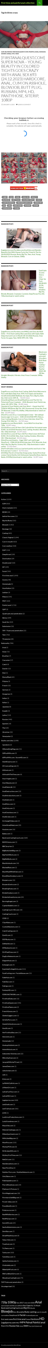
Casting (5, 533)
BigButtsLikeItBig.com (10, 851)
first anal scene (7, 1319)
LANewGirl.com (8, 1087)
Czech (4, 664)
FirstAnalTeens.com (9, 1007)
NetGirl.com (6, 1159)
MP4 (9, 205)
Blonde (32, 1308)
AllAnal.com (6, 770)
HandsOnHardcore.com (11, 1024)
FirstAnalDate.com (9, 999)
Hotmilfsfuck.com (8, 1049)
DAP (4, 550)
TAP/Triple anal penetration (11, 1282)
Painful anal (34, 52)
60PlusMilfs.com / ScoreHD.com (14, 757)
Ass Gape (27, 1305)
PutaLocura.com (8, 1210)
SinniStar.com (7, 1231)
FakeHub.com (7, 977)
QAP (4, 609)
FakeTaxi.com (7, 982)
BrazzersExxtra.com (9, 884)
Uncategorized (6, 1286)
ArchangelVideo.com (10, 821)
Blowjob (8, 52)
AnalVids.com (13, 1305)
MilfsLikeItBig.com (9, 1138)
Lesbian (5, 592)
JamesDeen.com (8, 1066)
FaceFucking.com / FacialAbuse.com (15, 973)
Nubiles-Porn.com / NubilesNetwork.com (17, 1172)
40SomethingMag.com (10, 749)
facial (22, 1315)
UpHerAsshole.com (9, 1261)
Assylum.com (7, 829)
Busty (26, 1312)
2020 (33, 1303)
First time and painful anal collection (17, 3)
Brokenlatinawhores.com (11, 897)
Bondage (5, 529)
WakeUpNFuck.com (9, 1269)
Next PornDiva (7, 1168)
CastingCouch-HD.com (10, 910)
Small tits (11, 54)
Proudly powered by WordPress (11, 1345)
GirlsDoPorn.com (8, 1020)
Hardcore (38, 202)
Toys (30, 1326)
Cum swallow (7, 546)
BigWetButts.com (8, 859)
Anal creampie (7, 508)
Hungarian (6, 694)
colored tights (28, 200)
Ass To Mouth (35, 1306)
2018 (25, 1303)
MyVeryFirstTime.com (10, 1155)
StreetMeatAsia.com (9, 1236)
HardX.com (6, 1028)
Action (3, 499)
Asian (4, 652)
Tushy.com (6, 1253)
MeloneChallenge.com (10, 1130)
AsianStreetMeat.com (10, 825)
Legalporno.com (8, 1100)
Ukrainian (5, 732)
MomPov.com (7, 1142)
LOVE (4, 1113)
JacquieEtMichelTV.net (10, 1062)
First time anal (7, 576)
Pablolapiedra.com (9, 1181)
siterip (36, 205)
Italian (4, 702)
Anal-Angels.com (8, 779)
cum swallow (5, 1315)
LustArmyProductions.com (12, 1117)
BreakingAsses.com (9, 889)
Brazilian (5, 656)
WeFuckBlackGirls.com (10, 1274)
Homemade (6, 584)
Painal (29, 1322)
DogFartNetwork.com (10, 956)
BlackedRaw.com (8, 867)
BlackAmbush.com (9, 863)
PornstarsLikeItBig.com (10, 1197)
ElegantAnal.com (8, 961)
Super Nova (7, 208)
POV (7, 1326)
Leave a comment (24, 104)
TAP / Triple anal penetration (12, 631)
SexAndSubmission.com (11, 1227)
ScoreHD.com (7, 1223)
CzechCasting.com (9, 931)
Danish (4, 669)
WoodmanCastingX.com (11, 1278)
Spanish (5, 724)
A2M (2, 52)
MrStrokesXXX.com (9, 1151)
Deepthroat (6, 554)
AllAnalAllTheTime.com (11, 774)
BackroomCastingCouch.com (13, 838)
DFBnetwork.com (8, 948)
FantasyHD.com (8, 990)
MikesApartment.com (10, 1134)
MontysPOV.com (8, 1147)
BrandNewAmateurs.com (11, 876)
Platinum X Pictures (9, 1189)
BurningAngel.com (9, 901)
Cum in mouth (7, 542)
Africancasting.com (9, 766)
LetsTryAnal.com (8, 1109)
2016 (18, 1303)
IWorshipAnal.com (9, 1058)
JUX (3, 1075)
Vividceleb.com (8, 1265)
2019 (29, 1303)
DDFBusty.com (7, 939)
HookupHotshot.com (10, 1045)
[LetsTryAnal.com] (37, 1326)
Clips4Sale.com (7, 922)
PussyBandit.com (8, 1206)
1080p (5, 197)
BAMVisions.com (8, 842)
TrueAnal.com (7, 1244)
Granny (5, 580)
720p (4, 1302)
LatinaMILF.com (8, 1096)
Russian (42, 52)
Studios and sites (7, 741)
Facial (4, 571)
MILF (4, 601)
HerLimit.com (7, 1037)
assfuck (20, 1306)
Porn (3, 1326)
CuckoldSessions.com (10, 927)
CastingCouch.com (9, 914)
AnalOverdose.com (9, 812)
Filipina (5, 681)
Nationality (5, 643)
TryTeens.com (7, 1248)
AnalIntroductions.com (10, 796)
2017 (22, 1303)
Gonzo (28, 1319)
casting (33, 1312)
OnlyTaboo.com (8, 1176)
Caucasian (6, 660)
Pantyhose (18, 205)
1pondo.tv (6, 745)
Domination (6, 559)
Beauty (34, 197)
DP (3, 567)
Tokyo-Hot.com (8, 1240)
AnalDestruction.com (10, 791)
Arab (4, 647)
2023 (11, 197)
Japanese (5, 707)
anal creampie (5, 1305)
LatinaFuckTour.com (9, 1092)
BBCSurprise (7, 846)
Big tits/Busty (7, 520)
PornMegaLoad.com (9, 1193)
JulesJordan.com (8, 1071)
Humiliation (6, 588)
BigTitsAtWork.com (9, 855)
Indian (4, 698)
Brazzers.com (7, 880)
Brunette (20, 1312)
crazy (39, 200)
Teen (17, 54)
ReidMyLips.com (8, 1219)
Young (16, 208)
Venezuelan (6, 736)
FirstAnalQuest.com (20, 52)
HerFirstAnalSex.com (10, 1032)
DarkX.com (6, 935)
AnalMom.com (7, 804)
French (4, 686)
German (5, 690)
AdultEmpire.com (8, 762)
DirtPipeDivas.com (9, 952)
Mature (5, 597)
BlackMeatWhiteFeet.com (11, 872)
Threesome (6, 639)
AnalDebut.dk (7, 787)
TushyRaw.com (7, 1257)
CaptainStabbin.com (9, 906)
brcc (15, 1312)
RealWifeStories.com (9, 1214)
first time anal (19, 1319)
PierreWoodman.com (10, 1185)
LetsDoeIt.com (7, 1104)
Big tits (27, 1308)
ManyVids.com (7, 1126)
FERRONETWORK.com (10, 994)
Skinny (3, 54)
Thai (3, 728)
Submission (6, 626)
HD (4, 205)
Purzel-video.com (8, 1202)
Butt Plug (16, 200)
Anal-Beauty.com (8, 783)
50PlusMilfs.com (8, 753)
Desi (4, 673)
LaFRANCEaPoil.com (10, 1083)
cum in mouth (42, 1312)
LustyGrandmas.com (9, 1121)
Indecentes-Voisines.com (11, 1054)
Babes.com (6, 834)
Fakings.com (6, 986)
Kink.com (5, 1079)
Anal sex (26, 197)
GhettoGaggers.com (9, 1016)
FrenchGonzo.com (9, 1011)
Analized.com (7, 800)
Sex (17, 1325)
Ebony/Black (6, 677)
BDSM (4, 512)
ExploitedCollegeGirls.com (12, 969)
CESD (4, 918)
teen (26, 1325)
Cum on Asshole (8, 202)
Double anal (6, 563)
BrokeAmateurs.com (9, 893)
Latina (4, 715)
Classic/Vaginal (7, 537)
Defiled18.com (7, 944)
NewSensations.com (9, 1164)
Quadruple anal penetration (12, 614)
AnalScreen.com (8, 817)
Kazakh (5, 711)
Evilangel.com (7, 965)
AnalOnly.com (7, 808)
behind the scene (8, 516)
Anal (18, 197)
